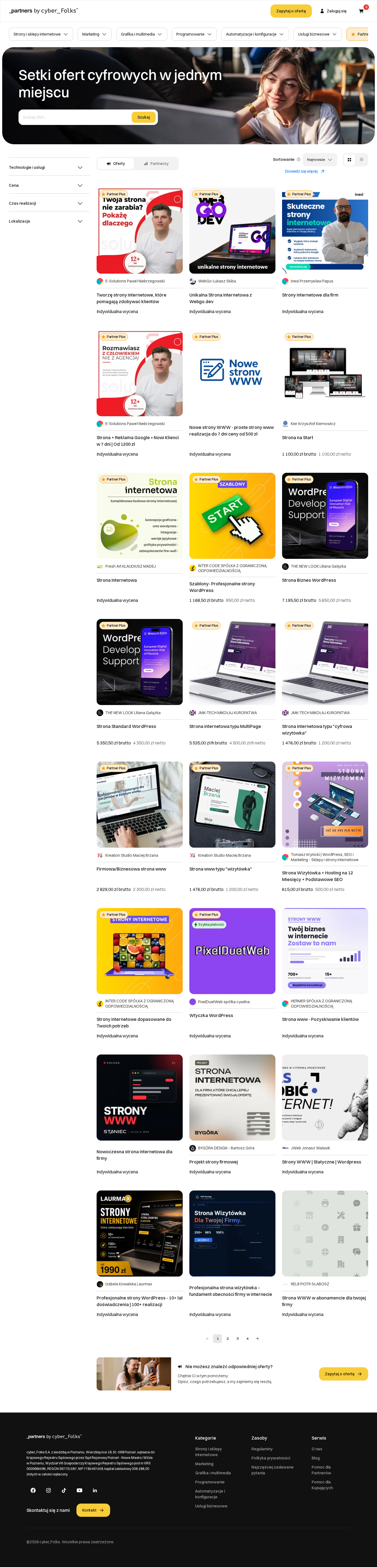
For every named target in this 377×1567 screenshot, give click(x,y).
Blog (316, 1458)
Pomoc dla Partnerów (321, 1470)
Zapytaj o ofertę (291, 11)
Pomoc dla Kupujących (322, 1485)
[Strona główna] (43, 11)
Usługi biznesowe (314, 34)
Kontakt (89, 1510)
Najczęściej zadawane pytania (272, 1470)
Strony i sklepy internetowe (37, 34)
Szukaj (143, 117)
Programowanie (190, 34)
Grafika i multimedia (138, 34)
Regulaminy (262, 1448)
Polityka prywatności (270, 1458)
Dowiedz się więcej (301, 171)
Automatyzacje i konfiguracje (251, 34)
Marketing (90, 34)
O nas (317, 1448)
